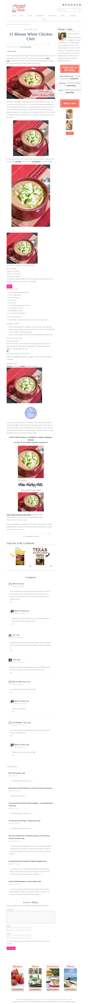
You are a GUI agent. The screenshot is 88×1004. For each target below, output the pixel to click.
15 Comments (34, 29)
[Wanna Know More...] (65, 61)
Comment (10, 910)
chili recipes (36, 161)
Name (9, 926)
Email (9, 933)
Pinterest (31, 440)
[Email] (49, 44)
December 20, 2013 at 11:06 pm (20, 703)
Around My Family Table (18, 8)
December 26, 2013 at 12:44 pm (18, 662)
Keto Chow (62, 83)
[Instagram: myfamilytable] (31, 351)
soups (38, 536)
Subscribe (54, 999)
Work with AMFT (62, 999)
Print (9, 286)
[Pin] (12, 44)
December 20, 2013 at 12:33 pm (18, 725)
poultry (17, 24)
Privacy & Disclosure (40, 999)
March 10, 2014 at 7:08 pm (17, 637)
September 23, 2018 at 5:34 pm (18, 586)
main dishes (12, 24)
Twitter (41, 437)
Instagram (48, 437)
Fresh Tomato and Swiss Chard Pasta (19, 515)
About (49, 999)
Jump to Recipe (12, 51)
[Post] (37, 44)
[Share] (24, 44)
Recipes (8, 24)
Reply (11, 602)
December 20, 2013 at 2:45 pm (18, 684)
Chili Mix (18, 161)
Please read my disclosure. (25, 46)
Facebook (32, 437)
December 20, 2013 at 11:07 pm (20, 747)
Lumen (61, 90)
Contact (70, 999)
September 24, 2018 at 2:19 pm (20, 613)
